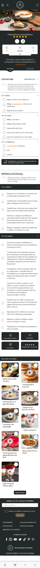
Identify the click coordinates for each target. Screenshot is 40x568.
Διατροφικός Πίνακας (10, 338)
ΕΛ (7, 5)
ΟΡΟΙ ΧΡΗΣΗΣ (7, 526)
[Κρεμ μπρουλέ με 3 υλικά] (29, 441)
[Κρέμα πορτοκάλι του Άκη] (10, 370)
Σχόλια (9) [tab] (30, 68)
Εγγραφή (20, 515)
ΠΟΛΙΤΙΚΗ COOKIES (26, 526)
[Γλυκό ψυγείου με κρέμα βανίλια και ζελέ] (10, 441)
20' (7, 51)
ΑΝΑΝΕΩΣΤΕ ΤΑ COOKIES (11, 530)
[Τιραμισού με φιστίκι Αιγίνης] (29, 398)
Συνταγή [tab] (10, 68)
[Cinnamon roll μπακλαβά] (10, 415)
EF (20, 54)
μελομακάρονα (17, 104)
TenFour (31, 553)
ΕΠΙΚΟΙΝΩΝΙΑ (7, 522)
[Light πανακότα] (29, 421)
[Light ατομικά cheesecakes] (10, 472)
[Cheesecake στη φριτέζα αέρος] (10, 392)
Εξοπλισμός (29, 338)
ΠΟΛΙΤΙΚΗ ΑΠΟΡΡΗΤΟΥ (28, 522)
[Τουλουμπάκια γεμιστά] (29, 373)
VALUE (16, 553)
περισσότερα (20, 64)
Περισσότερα (20, 492)
